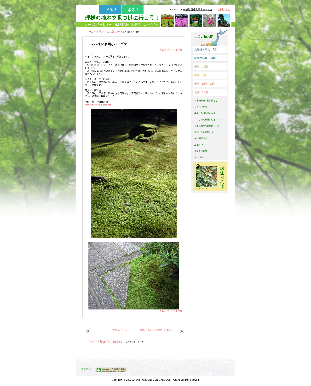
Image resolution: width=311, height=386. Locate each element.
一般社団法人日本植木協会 (197, 9)
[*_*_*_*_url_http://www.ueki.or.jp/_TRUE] (109, 370)
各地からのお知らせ (108, 31)
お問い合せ (224, 9)
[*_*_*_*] (134, 237)
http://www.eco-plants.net (98, 104)
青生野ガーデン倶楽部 (171, 50)
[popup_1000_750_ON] (133, 308)
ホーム (90, 31)
